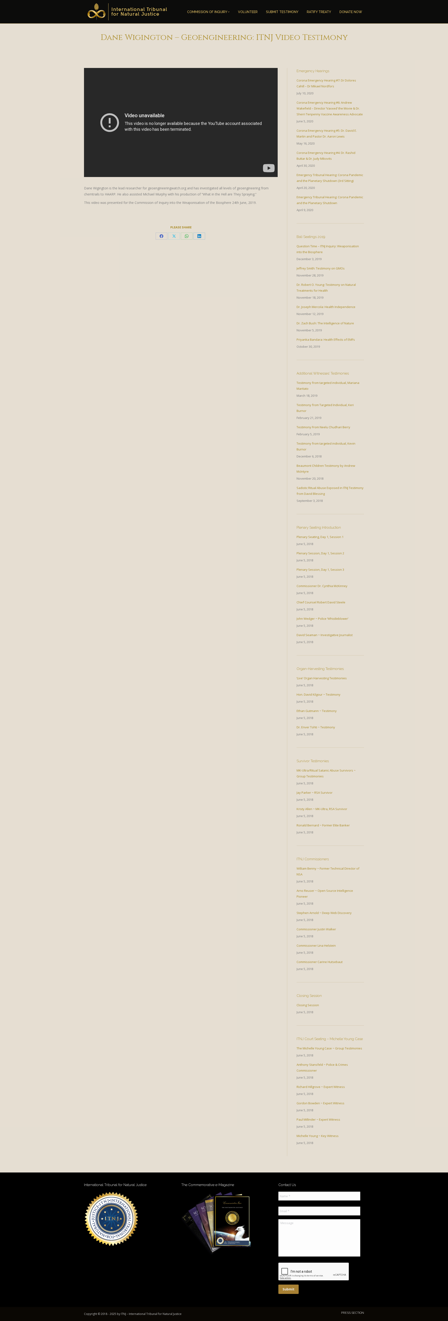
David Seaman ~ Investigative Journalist (325, 635)
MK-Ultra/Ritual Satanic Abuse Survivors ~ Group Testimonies (326, 773)
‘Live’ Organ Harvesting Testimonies (322, 678)
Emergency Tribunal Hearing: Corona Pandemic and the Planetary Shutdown (330, 200)
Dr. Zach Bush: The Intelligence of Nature (325, 323)
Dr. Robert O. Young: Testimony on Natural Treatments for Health (326, 288)
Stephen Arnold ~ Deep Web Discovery (324, 913)
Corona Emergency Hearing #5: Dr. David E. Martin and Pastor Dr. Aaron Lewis (327, 133)
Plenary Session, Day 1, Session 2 (320, 553)
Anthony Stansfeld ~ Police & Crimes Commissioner (322, 1067)
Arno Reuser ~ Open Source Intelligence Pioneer (325, 894)
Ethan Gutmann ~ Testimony (317, 711)
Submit (288, 1289)
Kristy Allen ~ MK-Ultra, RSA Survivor (322, 809)
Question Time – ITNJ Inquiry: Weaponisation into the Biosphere (328, 249)
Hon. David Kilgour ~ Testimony (318, 694)
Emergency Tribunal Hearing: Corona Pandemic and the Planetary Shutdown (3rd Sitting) (330, 178)
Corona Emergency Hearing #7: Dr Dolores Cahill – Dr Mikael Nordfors (326, 83)
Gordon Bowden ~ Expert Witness (320, 1103)
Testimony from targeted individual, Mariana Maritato (328, 386)
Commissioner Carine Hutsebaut (320, 962)
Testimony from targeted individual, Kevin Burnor (326, 446)
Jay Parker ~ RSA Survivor (314, 792)
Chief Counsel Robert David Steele (321, 602)
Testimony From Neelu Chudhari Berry (323, 427)
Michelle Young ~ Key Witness (318, 1136)
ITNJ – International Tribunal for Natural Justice (151, 1314)
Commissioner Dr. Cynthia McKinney (322, 586)
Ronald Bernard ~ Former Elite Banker (323, 825)
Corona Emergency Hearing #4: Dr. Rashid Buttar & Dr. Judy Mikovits (326, 156)
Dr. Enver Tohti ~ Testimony (316, 727)
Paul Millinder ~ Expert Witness (318, 1119)
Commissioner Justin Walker (316, 929)
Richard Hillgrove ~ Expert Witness (321, 1087)
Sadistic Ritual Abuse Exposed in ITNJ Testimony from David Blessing (330, 491)
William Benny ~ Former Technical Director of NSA (328, 871)
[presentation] (313, 1272)
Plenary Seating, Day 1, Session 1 (320, 537)
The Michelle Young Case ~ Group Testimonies (329, 1048)
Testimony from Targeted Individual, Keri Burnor (325, 408)
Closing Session (308, 1005)
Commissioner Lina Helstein (316, 945)
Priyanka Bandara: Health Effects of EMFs (326, 339)
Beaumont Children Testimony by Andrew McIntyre (326, 469)
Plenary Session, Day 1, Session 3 (320, 569)
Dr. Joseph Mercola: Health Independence (326, 307)
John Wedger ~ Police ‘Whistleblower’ (322, 618)
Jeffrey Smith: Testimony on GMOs (321, 268)
